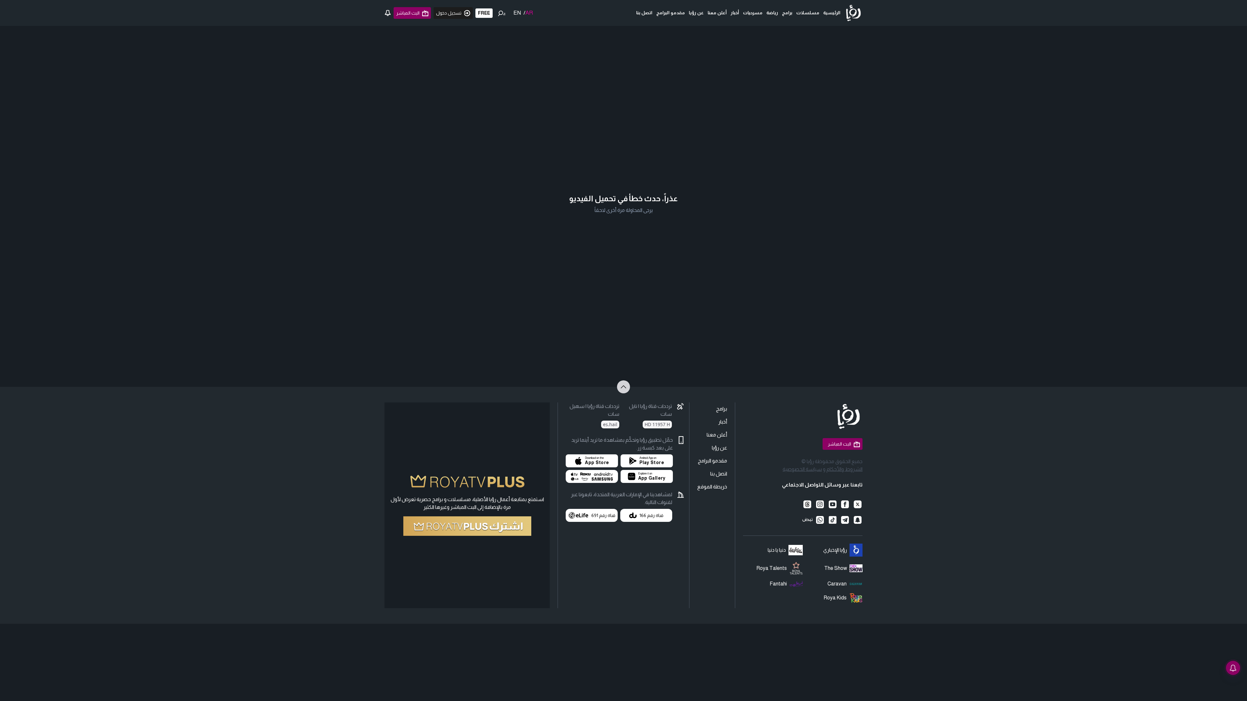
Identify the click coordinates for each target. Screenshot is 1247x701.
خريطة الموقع (712, 486)
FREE (484, 13)
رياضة (772, 12)
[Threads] (807, 504)
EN (517, 13)
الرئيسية (831, 12)
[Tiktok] (832, 520)
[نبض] (807, 520)
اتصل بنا (644, 12)
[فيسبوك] (845, 504)
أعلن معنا (717, 12)
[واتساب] (820, 520)
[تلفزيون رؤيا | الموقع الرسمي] (853, 13)
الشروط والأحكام (844, 469)
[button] (647, 460)
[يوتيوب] (832, 504)
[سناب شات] (857, 520)
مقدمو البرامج (670, 12)
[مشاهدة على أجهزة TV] (592, 476)
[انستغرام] (820, 504)
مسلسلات (807, 12)
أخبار (735, 12)
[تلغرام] (845, 520)
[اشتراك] (467, 525)
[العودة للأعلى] (623, 386)
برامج (787, 12)
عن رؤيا (696, 12)
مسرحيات (752, 12)
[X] (857, 504)
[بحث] (501, 12)
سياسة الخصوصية (802, 469)
